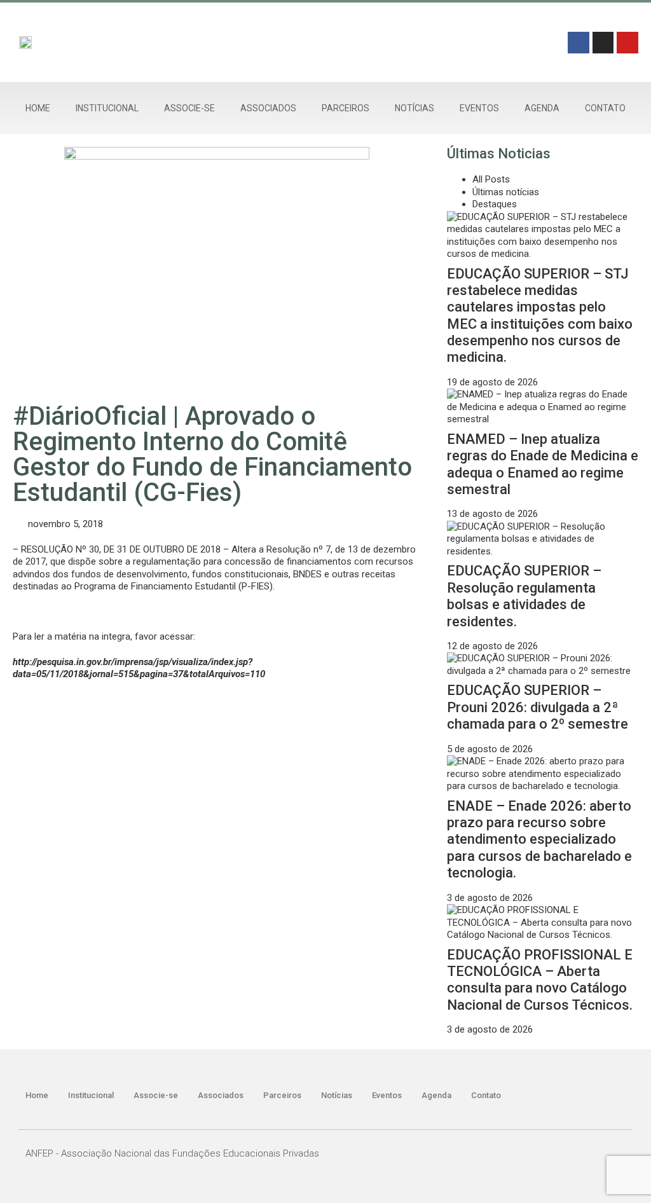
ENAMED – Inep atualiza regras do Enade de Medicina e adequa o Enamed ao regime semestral (542, 464)
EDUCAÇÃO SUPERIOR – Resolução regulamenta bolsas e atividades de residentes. (524, 596)
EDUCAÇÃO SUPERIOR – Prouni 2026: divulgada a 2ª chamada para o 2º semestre (537, 707)
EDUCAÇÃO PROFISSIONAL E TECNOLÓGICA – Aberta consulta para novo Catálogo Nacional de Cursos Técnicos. (540, 980)
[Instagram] (603, 42)
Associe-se (189, 108)
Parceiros (345, 108)
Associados (268, 108)
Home (37, 108)
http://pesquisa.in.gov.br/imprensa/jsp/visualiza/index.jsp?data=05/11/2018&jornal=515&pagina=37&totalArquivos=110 (139, 668)
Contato (605, 108)
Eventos (479, 108)
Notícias (414, 108)
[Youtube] (627, 42)
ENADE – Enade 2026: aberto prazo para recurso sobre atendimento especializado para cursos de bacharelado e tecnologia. (539, 839)
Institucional (107, 108)
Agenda (541, 108)
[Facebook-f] (578, 42)
